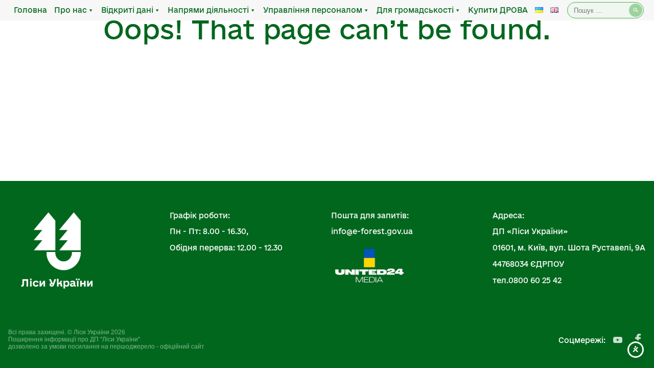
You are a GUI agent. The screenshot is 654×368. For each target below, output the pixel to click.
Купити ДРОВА (498, 10)
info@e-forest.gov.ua (372, 231)
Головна (30, 10)
